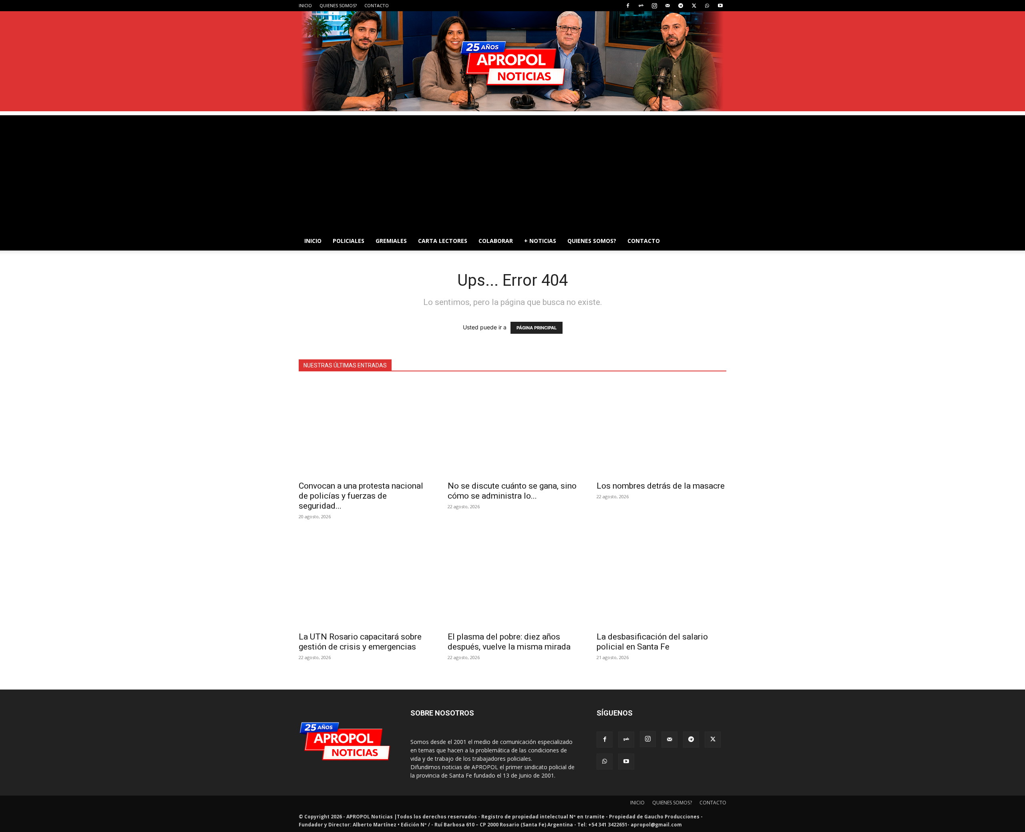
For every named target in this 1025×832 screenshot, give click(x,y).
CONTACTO (376, 5)
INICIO (305, 5)
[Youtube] (720, 5)
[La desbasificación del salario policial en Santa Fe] (661, 580)
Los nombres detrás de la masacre (661, 486)
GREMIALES (391, 241)
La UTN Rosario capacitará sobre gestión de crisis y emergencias (360, 642)
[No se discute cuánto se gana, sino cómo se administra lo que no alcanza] (512, 429)
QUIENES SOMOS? (338, 5)
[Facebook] (628, 5)
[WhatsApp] (707, 5)
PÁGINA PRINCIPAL (537, 328)
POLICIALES (348, 241)
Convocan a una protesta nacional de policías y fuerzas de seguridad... (361, 496)
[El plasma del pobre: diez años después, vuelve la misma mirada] (512, 580)
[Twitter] (694, 5)
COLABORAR (495, 241)
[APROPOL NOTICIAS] (512, 61)
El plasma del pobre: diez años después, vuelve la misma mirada (509, 642)
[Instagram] (654, 5)
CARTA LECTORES (442, 241)
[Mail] (667, 5)
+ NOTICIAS (540, 241)
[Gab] (641, 5)
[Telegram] (681, 5)
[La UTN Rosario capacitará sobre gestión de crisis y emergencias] (363, 580)
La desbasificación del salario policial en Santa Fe (652, 642)
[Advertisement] (512, 171)
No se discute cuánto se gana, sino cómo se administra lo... (512, 491)
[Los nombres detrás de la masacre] (661, 429)
